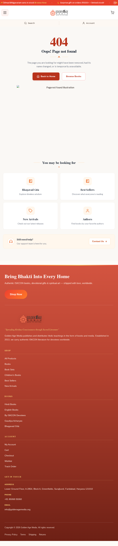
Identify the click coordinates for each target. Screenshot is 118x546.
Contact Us (98, 241)
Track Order (10, 466)
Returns (42, 534)
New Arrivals (11, 386)
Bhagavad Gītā (12, 426)
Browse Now (38, 3)
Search (31, 23)
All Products (10, 358)
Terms (23, 534)
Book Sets (9, 369)
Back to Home (48, 76)
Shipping (32, 534)
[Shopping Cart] (112, 12)
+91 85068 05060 (13, 499)
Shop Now (16, 294)
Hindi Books (10, 404)
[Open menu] (5, 12)
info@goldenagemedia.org (17, 509)
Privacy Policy (11, 534)
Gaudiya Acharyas (13, 421)
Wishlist (8, 461)
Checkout (9, 455)
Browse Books (73, 76)
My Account (10, 444)
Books (8, 364)
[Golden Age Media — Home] (59, 12)
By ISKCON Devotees (15, 415)
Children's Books (13, 375)
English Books (11, 410)
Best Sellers (10, 380)
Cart (7, 450)
